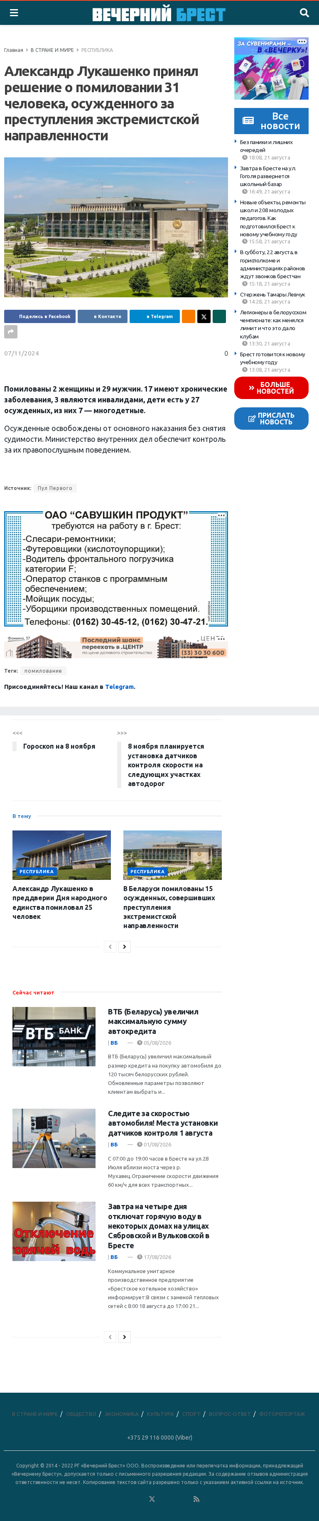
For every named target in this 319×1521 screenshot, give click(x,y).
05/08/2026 (156, 1043)
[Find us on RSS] (196, 1499)
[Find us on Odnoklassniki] (140, 1499)
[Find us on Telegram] (163, 1499)
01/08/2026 (156, 1144)
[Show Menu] (14, 12)
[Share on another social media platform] (10, 331)
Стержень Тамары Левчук (272, 294)
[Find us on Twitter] (152, 1499)
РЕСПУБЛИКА (97, 50)
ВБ (114, 1043)
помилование (43, 671)
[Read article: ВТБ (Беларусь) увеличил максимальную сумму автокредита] (54, 1036)
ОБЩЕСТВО (81, 1414)
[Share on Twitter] (204, 316)
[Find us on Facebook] (118, 1499)
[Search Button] (304, 12)
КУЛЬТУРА (160, 1414)
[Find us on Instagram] (174, 1499)
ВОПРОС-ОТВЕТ (230, 1414)
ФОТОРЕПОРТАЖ (282, 1414)
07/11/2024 (21, 353)
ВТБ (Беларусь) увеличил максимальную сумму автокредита (153, 1021)
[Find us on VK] (129, 1499)
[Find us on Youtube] (185, 1499)
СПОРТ (191, 1414)
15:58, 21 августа (269, 241)
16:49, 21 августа (269, 191)
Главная (13, 50)
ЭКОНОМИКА (122, 1414)
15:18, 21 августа (269, 284)
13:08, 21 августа (269, 369)
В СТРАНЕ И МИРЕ (52, 50)
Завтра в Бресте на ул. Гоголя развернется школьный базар (268, 176)
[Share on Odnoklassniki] (188, 316)
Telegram (119, 686)
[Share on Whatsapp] (219, 316)
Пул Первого (55, 488)
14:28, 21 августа (269, 301)
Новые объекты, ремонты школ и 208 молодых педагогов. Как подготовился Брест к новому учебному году (273, 218)
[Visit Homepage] (159, 13)
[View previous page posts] (110, 947)
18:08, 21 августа (269, 157)
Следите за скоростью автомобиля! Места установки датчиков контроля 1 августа (163, 1123)
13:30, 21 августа (269, 343)
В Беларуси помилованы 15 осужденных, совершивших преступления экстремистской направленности (169, 907)
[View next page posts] (124, 947)
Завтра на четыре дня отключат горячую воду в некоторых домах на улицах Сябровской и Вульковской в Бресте (159, 1225)
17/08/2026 (156, 1257)
